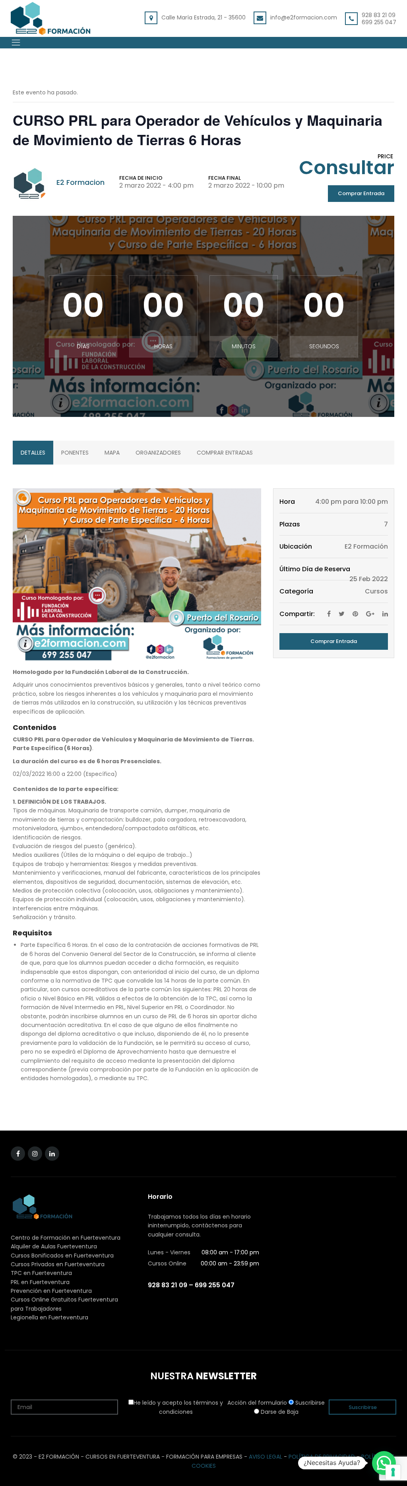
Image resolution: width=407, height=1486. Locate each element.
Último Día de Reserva (314, 569)
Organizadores (158, 453)
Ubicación (295, 546)
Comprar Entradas (225, 453)
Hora (287, 501)
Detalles (33, 453)
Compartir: (297, 613)
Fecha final (224, 177)
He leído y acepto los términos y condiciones (178, 1407)
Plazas (289, 524)
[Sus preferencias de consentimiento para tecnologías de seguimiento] (393, 1472)
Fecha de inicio (141, 177)
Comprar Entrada (361, 193)
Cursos (376, 591)
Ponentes (75, 453)
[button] (384, 1463)
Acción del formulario (257, 1403)
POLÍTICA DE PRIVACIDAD (322, 1457)
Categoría (296, 591)
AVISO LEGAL (265, 1457)
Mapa (112, 453)
